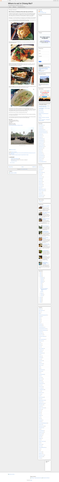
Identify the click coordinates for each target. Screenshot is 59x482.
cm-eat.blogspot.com (42, 71)
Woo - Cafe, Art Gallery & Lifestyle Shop (46, 213)
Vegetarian (40, 193)
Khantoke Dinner (41, 383)
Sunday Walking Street (42, 161)
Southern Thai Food (42, 441)
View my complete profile (42, 12)
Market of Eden (41, 110)
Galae (40, 362)
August (42, 282)
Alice (49, 66)
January (42, 295)
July (41, 283)
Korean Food (41, 184)
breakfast (40, 316)
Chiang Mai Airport (41, 129)
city (39, 337)
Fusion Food (40, 360)
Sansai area (40, 158)
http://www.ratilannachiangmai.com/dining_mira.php (15, 125)
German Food (41, 363)
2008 (40, 302)
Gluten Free (40, 365)
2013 (40, 276)
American (40, 166)
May (41, 286)
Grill (39, 366)
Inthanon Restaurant (46, 225)
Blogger (31, 480)
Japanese (40, 380)
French (40, 175)
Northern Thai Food (42, 190)
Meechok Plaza (41, 397)
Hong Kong (40, 178)
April (41, 287)
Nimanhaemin (41, 404)
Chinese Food (41, 167)
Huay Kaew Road (41, 141)
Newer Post (11, 166)
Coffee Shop (40, 169)
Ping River (40, 415)
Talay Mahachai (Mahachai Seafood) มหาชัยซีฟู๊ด (46, 263)
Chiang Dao (40, 126)
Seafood (40, 436)
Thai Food (40, 192)
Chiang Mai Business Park (42, 131)
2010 (40, 299)
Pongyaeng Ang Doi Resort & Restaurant (46, 232)
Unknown (41, 11)
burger (40, 319)
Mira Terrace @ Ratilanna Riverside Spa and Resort (44, 289)
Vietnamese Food (41, 195)
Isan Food (40, 377)
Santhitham (40, 160)
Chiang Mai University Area (43, 132)
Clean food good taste (42, 339)
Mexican (40, 187)
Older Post (34, 166)
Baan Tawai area (41, 310)
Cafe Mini (41, 291)
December (42, 277)
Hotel (39, 372)
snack (40, 439)
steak (39, 442)
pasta (39, 412)
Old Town (40, 149)
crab (39, 342)
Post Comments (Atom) (24, 169)
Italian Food (40, 181)
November (42, 278)
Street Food (40, 444)
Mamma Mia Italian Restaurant (45, 238)
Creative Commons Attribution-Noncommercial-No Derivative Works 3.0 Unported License (44, 68)
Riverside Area (41, 427)
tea (39, 450)
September (42, 281)
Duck (39, 354)
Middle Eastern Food (42, 189)
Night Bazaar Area (41, 146)
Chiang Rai (40, 134)
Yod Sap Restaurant (45, 250)
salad (39, 429)
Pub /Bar (40, 421)
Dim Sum (40, 345)
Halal (39, 368)
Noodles (40, 406)
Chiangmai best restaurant (14, 158)
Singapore (40, 201)
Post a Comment (12, 162)
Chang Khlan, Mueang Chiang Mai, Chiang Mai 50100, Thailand (19, 154)
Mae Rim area (41, 143)
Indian (40, 375)
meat (39, 395)
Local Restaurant (41, 389)
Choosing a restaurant (42, 336)
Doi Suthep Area (41, 138)
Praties (40, 418)
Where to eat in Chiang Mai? (20, 3)
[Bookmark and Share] (12, 149)
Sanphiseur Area (41, 432)
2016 (40, 272)
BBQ (39, 313)
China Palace (41, 333)
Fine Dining (40, 357)
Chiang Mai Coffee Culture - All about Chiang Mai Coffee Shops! (44, 106)
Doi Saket (40, 137)
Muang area (40, 401)
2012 (40, 297)
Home (23, 166)
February (42, 294)
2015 (40, 273)
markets (40, 394)
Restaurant (40, 424)
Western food (12, 153)
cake (39, 322)
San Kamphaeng (41, 155)
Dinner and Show (41, 172)
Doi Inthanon (41, 135)
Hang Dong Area (41, 140)
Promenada (40, 152)
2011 (40, 298)
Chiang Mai (40, 128)
